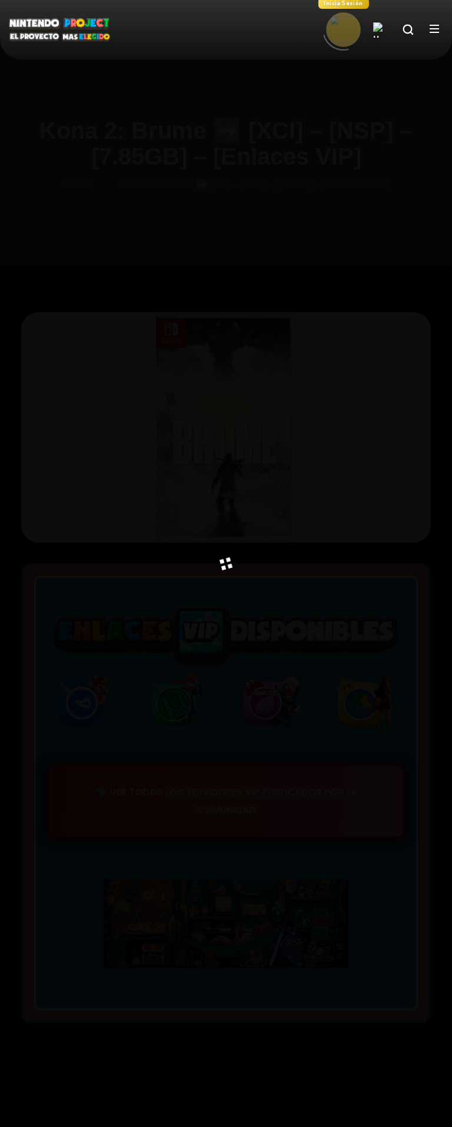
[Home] (381, 30)
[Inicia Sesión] (343, 30)
